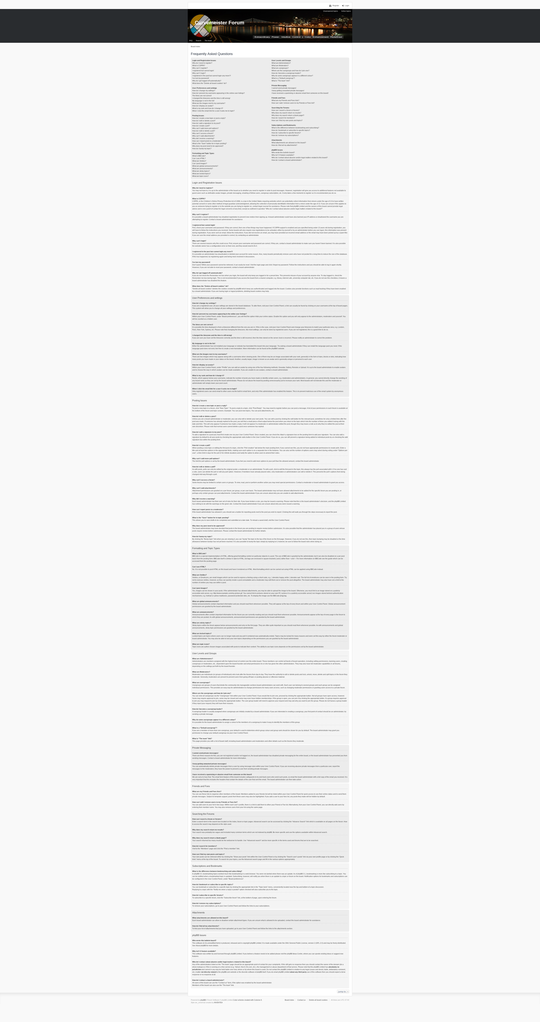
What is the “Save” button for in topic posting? (209, 144)
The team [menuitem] (208, 41)
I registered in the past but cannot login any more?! (211, 76)
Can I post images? (199, 163)
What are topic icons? (200, 176)
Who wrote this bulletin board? (283, 153)
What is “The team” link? (281, 81)
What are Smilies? (199, 161)
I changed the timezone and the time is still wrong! (211, 98)
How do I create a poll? (201, 126)
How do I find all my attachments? (284, 145)
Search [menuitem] (198, 41)
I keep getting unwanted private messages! (288, 91)
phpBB (274, 349)
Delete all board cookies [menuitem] (318, 1000)
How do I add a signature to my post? (206, 123)
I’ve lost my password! (200, 78)
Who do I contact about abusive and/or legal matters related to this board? (300, 158)
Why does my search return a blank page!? (288, 115)
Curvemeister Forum (219, 22)
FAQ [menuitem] (190, 41)
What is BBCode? (199, 156)
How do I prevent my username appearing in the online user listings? (218, 93)
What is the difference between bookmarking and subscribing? (295, 128)
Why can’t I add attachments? (203, 136)
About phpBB (201, 946)
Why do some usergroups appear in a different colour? (292, 76)
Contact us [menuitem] (301, 1000)
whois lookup (197, 967)
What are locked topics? (201, 174)
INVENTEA (218, 1003)
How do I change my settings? (203, 91)
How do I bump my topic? (202, 149)
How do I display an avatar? (202, 106)
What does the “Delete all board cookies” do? (209, 83)
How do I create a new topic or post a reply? (209, 118)
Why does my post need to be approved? (207, 146)
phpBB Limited (255, 943)
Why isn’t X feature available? (283, 155)
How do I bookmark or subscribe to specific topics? (291, 130)
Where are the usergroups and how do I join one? (290, 71)
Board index (289, 1000)
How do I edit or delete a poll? (203, 131)
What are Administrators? (281, 63)
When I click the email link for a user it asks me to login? (213, 111)
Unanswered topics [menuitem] (330, 11)
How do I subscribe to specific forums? (286, 133)
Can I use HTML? (199, 158)
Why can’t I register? (200, 68)
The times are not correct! (202, 96)
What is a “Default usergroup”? (283, 78)
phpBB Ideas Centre (294, 954)
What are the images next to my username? (208, 103)
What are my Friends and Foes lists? (285, 100)
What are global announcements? (205, 166)
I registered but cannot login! (203, 71)
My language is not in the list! (203, 101)
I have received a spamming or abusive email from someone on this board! (300, 93)
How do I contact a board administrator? (287, 160)
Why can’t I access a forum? (202, 133)
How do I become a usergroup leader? (286, 73)
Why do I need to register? (202, 63)
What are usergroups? (280, 68)
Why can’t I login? (199, 73)
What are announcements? (202, 169)
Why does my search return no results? (286, 113)
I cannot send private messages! (284, 88)
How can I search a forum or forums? (286, 110)
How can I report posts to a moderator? (207, 141)
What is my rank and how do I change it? (207, 108)
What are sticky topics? (201, 171)
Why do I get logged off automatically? (206, 81)
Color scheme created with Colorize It (247, 1000)
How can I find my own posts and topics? (287, 120)
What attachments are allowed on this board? (289, 143)
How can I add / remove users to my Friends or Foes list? (293, 103)
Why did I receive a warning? (203, 138)
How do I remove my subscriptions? (285, 135)
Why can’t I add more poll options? (205, 128)
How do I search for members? (283, 118)
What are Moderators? (280, 66)
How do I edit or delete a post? (203, 121)
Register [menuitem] (336, 6)
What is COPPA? (198, 66)
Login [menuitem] (347, 6)
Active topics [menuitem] (346, 11)
